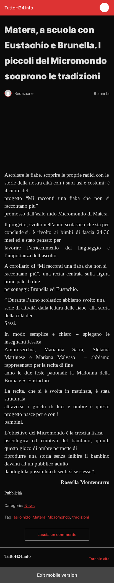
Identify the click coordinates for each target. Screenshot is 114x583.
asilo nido (22, 517)
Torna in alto (99, 559)
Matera (39, 517)
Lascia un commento (57, 534)
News (29, 505)
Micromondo (59, 517)
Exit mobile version (57, 575)
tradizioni (80, 517)
